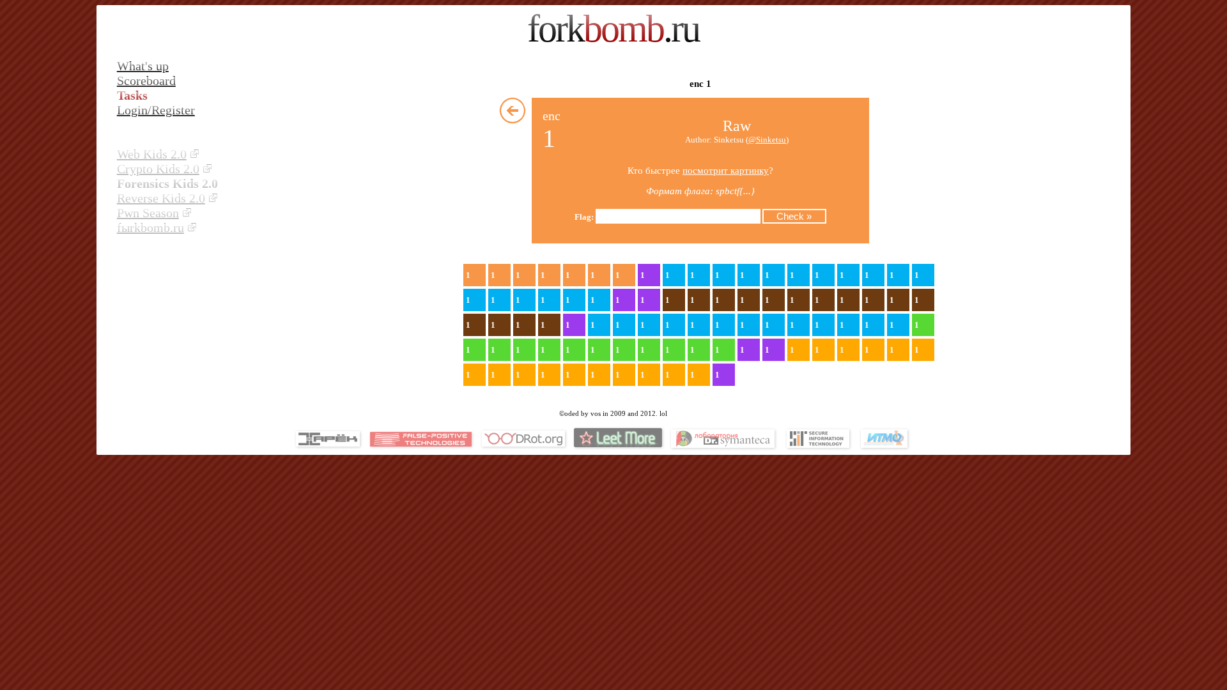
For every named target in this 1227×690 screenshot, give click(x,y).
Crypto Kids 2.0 (158, 169)
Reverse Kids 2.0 (161, 198)
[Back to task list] (512, 110)
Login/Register (156, 110)
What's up (143, 66)
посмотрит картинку (726, 170)
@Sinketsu (767, 139)
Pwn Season (148, 213)
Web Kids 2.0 (152, 154)
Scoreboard (146, 80)
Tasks (132, 95)
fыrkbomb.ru (150, 227)
